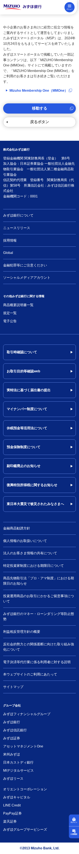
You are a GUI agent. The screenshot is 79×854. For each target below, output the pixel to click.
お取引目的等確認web (23, 371)
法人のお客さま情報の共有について (30, 553)
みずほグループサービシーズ (25, 829)
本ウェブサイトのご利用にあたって (30, 674)
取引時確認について (22, 352)
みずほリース (13, 778)
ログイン (74, 822)
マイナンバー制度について (27, 409)
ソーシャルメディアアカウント (26, 277)
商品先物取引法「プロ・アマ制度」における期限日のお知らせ (38, 580)
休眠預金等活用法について (27, 428)
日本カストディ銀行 (18, 762)
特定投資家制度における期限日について (33, 565)
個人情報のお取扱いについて (25, 541)
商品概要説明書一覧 (18, 305)
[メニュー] (69, 7)
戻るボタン (39, 122)
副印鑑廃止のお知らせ (23, 466)
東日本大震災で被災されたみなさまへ (35, 504)
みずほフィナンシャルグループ (26, 714)
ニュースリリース (16, 228)
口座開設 (74, 834)
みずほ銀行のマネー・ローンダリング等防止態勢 (38, 616)
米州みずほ (11, 754)
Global (8, 253)
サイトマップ (13, 687)
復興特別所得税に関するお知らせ (32, 485)
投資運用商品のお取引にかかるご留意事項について (38, 598)
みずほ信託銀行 (15, 730)
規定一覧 (10, 313)
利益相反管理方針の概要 (21, 631)
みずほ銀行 (11, 722)
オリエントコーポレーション (25, 789)
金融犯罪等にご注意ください (25, 265)
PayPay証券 (12, 813)
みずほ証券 (11, 738)
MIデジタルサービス (18, 770)
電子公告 (10, 321)
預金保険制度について (23, 447)
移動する (39, 108)
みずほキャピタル (16, 797)
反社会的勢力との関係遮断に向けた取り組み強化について (38, 646)
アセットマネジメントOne (23, 746)
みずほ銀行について (18, 215)
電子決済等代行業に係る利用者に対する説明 (37, 662)
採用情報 (10, 240)
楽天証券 (10, 821)
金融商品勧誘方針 (16, 528)
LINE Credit (12, 805)
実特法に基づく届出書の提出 (29, 390)
